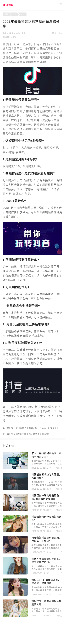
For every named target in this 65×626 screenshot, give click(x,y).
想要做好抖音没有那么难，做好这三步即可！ (47, 539)
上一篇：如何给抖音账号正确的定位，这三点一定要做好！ (31, 428)
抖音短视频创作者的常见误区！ (47, 518)
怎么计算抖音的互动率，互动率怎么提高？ (47, 455)
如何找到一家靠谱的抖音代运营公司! (47, 603)
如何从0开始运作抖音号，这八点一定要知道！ (46, 582)
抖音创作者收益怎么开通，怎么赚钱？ (47, 476)
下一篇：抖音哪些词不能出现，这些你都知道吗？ (26, 434)
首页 (6, 14)
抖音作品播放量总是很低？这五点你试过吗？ (47, 560)
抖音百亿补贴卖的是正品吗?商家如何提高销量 (45, 497)
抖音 (14, 14)
